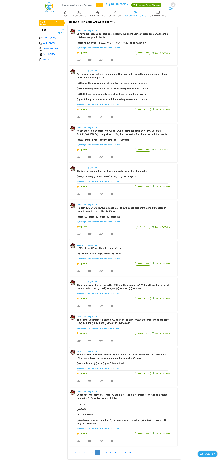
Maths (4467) (48, 43)
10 (115, 452)
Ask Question (207, 453)
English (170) (48, 54)
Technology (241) (50, 48)
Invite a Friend (143, 53)
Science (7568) (49, 37)
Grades (45, 59)
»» (130, 452)
